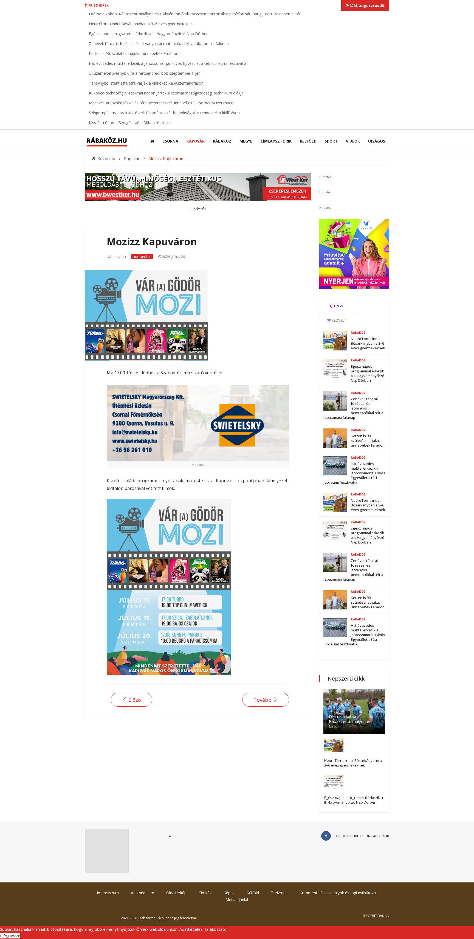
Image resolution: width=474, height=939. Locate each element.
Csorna (170, 141)
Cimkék (205, 892)
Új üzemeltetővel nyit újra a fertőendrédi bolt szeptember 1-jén (145, 73)
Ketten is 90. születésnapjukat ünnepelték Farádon (133, 53)
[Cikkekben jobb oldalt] (354, 254)
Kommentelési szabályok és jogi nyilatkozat (338, 892)
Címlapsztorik (276, 141)
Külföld (253, 892)
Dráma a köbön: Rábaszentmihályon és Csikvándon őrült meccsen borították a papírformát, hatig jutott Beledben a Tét (195, 13)
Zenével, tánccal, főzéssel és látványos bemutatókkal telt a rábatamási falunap (159, 43)
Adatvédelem (142, 892)
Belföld (308, 141)
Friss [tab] (338, 305)
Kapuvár (196, 141)
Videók (353, 141)
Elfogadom (10, 935)
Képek (229, 892)
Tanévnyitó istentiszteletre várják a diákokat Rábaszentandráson (146, 83)
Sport (331, 141)
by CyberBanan (376, 915)
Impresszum (108, 892)
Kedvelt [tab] (338, 320)
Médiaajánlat (237, 899)
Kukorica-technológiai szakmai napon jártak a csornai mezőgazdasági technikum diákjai (166, 93)
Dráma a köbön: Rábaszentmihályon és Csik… (350, 721)
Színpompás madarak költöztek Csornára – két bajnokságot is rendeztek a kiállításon (164, 112)
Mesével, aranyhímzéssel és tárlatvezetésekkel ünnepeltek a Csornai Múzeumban (161, 102)
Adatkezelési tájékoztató (203, 929)
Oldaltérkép (176, 892)
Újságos (376, 141)
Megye (245, 141)
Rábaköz (222, 141)
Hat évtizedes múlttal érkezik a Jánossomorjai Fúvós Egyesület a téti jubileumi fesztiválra (167, 63)
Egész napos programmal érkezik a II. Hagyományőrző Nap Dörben (148, 33)
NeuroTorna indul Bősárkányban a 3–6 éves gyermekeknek (141, 23)
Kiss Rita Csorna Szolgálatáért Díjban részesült (130, 122)
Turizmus (279, 892)
